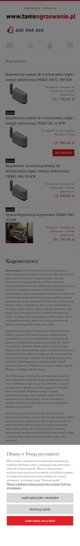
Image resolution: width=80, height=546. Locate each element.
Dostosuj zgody (40, 509)
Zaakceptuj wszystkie (40, 521)
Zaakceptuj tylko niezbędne (40, 497)
